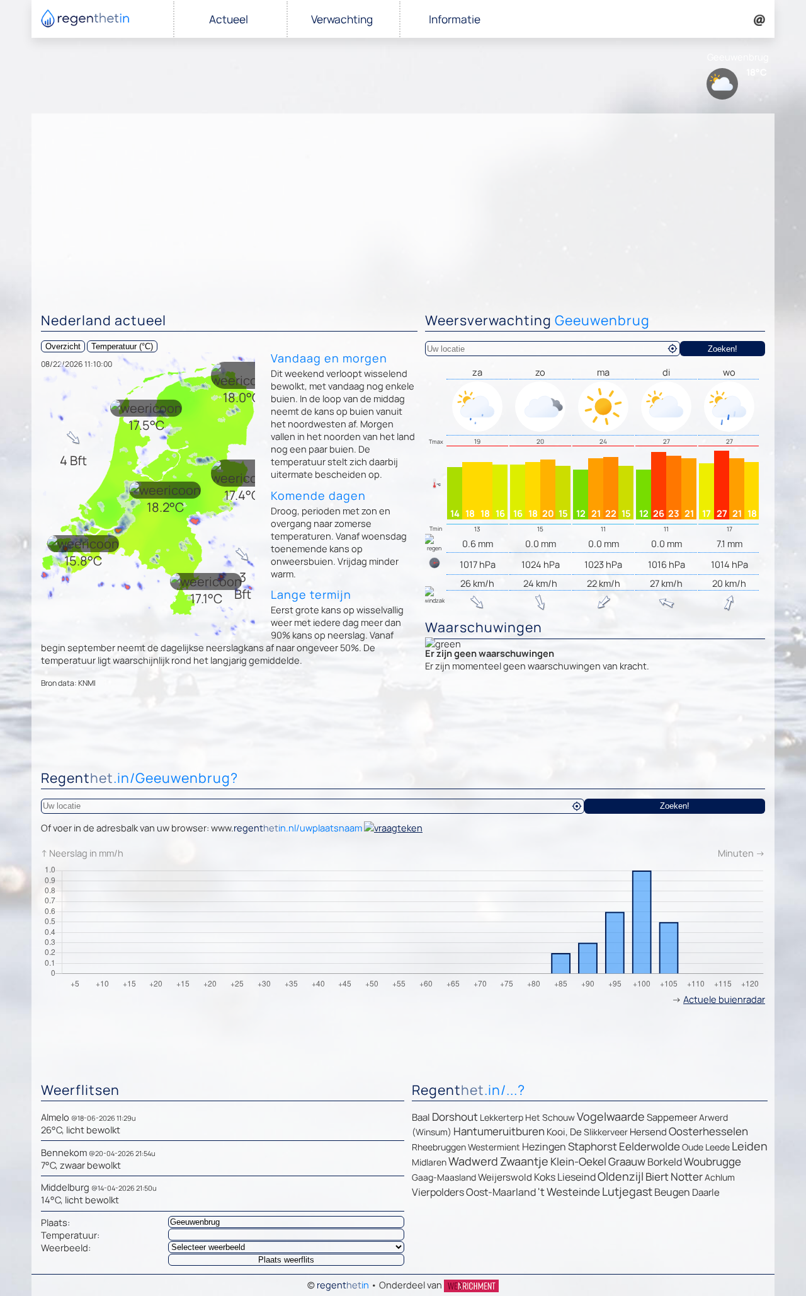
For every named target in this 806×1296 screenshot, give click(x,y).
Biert (657, 1176)
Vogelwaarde (611, 1116)
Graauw (626, 1161)
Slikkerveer (606, 1132)
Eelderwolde (649, 1146)
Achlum (720, 1177)
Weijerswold (505, 1177)
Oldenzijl (621, 1176)
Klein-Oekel (578, 1161)
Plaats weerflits (286, 1259)
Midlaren (429, 1162)
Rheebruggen (439, 1147)
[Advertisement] (403, 208)
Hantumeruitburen (499, 1131)
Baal (421, 1117)
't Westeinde (569, 1191)
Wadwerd (473, 1161)
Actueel (228, 19)
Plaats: (55, 1222)
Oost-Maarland (501, 1192)
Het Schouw (550, 1117)
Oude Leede (706, 1147)
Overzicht (63, 346)
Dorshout (455, 1116)
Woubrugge (712, 1161)
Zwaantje (524, 1161)
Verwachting (342, 19)
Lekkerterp (501, 1117)
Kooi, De (564, 1131)
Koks (544, 1177)
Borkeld (664, 1162)
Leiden (750, 1146)
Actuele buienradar (724, 999)
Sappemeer (672, 1117)
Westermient (494, 1147)
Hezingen (544, 1147)
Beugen (672, 1192)
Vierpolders (438, 1192)
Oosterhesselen (708, 1131)
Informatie (454, 19)
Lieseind (576, 1177)
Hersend (648, 1131)
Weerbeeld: (66, 1247)
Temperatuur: (70, 1235)
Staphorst (592, 1146)
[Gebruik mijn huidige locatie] (672, 348)
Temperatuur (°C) (122, 346)
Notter (687, 1176)
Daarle (706, 1192)
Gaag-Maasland (444, 1177)
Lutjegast (627, 1191)
